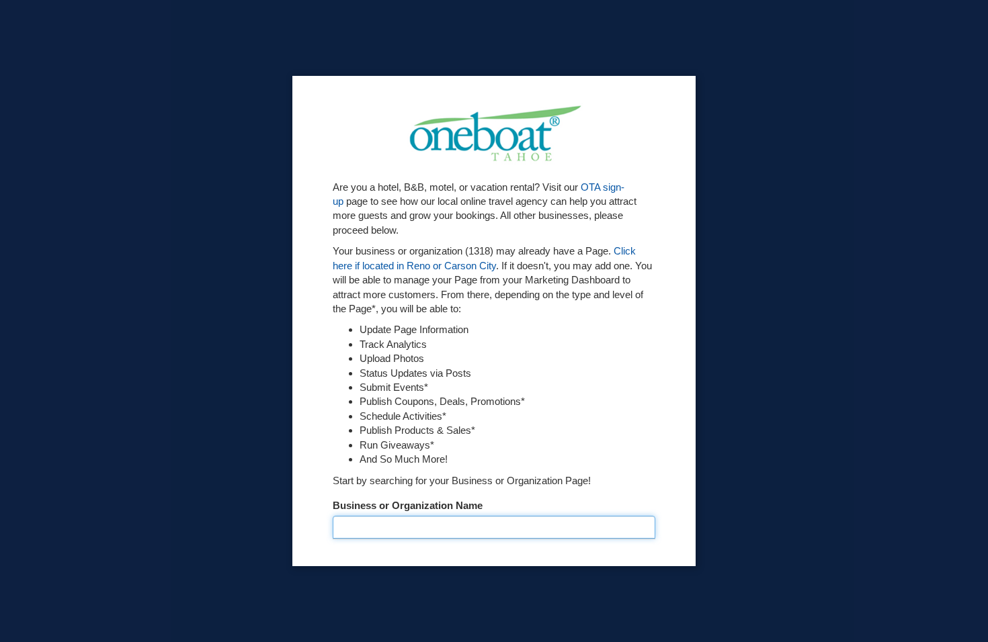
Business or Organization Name (408, 505)
